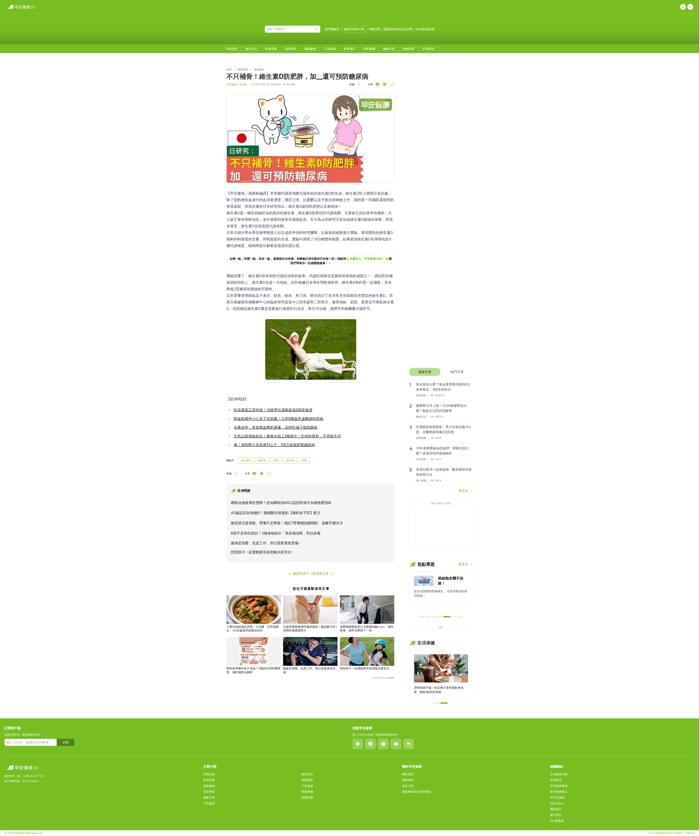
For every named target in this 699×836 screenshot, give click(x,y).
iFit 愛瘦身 (557, 821)
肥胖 (276, 460)
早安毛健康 (557, 797)
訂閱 (65, 742)
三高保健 (330, 49)
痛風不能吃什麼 (354, 29)
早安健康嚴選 (558, 786)
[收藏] (359, 84)
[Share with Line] (377, 84)
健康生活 (251, 49)
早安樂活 (428, 49)
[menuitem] (231, 48)
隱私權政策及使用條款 (416, 791)
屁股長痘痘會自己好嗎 (397, 29)
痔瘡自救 (374, 29)
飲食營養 (271, 49)
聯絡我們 (408, 780)
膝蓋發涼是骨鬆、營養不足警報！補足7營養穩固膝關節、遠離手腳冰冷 (287, 523)
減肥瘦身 (290, 49)
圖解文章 (389, 49)
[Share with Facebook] (385, 84)
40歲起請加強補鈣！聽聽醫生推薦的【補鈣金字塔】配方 (276, 513)
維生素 (290, 460)
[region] (311, 261)
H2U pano (557, 803)
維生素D (246, 460)
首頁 (229, 69)
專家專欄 (369, 49)
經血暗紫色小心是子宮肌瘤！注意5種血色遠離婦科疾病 (278, 418)
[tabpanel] (441, 436)
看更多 (463, 491)
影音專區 (349, 49)
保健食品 (259, 69)
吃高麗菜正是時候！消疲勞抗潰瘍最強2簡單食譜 (273, 410)
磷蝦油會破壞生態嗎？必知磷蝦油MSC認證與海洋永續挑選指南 (281, 502)
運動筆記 (556, 809)
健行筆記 (556, 815)
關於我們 (408, 774)
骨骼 (304, 460)
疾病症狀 (231, 49)
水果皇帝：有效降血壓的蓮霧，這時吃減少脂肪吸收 (275, 427)
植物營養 (408, 49)
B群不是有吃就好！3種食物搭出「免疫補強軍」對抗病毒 (276, 533)
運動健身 (310, 49)
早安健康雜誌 (558, 791)
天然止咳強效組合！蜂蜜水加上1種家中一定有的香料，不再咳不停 (287, 436)
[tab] (424, 372)
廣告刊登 (408, 786)
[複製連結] (392, 84)
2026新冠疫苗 (424, 29)
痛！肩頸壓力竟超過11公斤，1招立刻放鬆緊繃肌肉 (274, 445)
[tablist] (441, 372)
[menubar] (330, 48)
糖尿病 (262, 460)
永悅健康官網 (558, 774)
